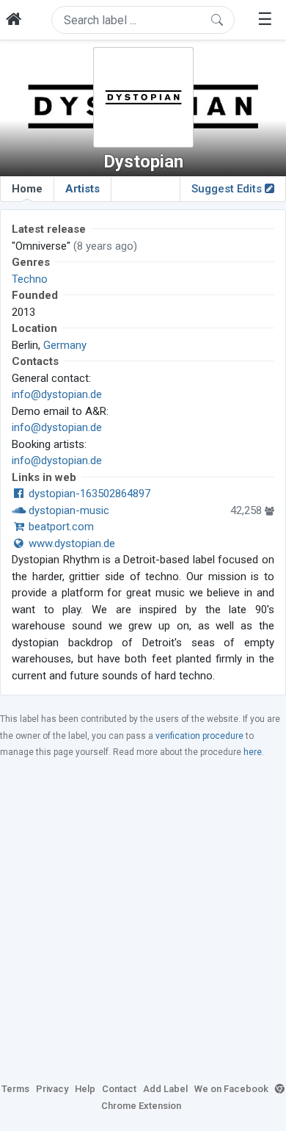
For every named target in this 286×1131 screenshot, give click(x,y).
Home (27, 188)
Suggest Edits (228, 188)
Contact (119, 1088)
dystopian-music (67, 510)
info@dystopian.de (57, 394)
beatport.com (60, 526)
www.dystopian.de (70, 543)
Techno (30, 279)
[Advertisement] (143, 919)
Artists (82, 188)
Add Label (165, 1088)
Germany (65, 345)
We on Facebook (231, 1088)
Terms (15, 1088)
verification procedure (199, 736)
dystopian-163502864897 (88, 493)
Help (85, 1088)
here (252, 752)
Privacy (52, 1088)
